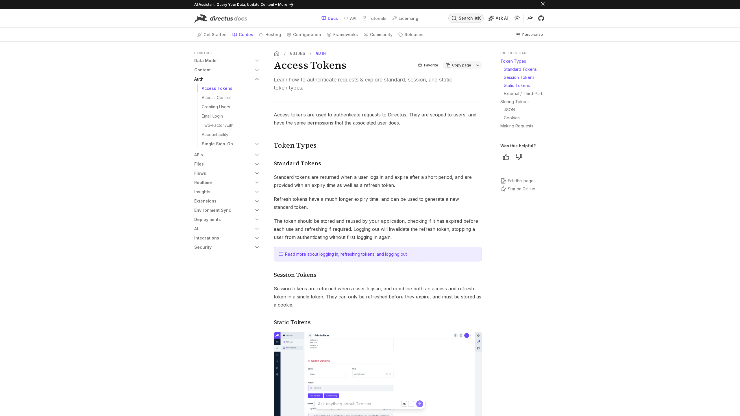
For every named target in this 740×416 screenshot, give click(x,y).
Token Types (295, 145)
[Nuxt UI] (220, 18)
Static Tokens (292, 322)
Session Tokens (295, 275)
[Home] (277, 54)
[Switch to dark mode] (517, 18)
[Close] (543, 4)
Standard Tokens (297, 163)
